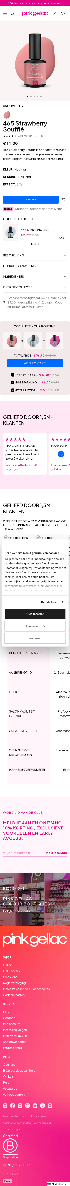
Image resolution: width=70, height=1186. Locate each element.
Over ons (9, 1064)
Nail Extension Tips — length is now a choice (35, 3)
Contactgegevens (14, 1129)
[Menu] (5, 13)
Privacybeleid (39, 1116)
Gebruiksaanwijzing (19, 266)
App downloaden (15, 1042)
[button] (58, 1184)
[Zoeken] (12, 13)
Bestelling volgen (15, 1030)
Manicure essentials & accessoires (26, 989)
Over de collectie (17, 287)
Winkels (8, 1076)
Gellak (7, 965)
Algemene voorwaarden (17, 1122)
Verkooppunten (14, 1094)
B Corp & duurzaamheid (19, 1070)
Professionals (12, 1048)
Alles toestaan (35, 613)
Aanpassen (33, 626)
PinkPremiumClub (15, 1036)
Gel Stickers (11, 971)
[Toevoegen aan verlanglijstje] (63, 199)
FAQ (6, 1012)
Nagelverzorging (14, 983)
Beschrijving (13, 255)
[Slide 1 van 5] (27, 96)
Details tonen (49, 601)
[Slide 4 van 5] (37, 96)
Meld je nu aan (56, 852)
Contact (9, 1018)
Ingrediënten (13, 276)
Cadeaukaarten (14, 995)
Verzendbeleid (42, 1122)
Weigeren (35, 638)
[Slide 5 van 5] (41, 96)
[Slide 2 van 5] (31, 96)
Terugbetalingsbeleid (15, 1116)
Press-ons (10, 977)
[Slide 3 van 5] (34, 96)
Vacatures (10, 1088)
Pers (6, 1082)
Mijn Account (12, 1024)
